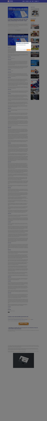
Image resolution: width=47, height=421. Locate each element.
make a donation (29, 319)
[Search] (38, 1)
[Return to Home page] (10, 1)
